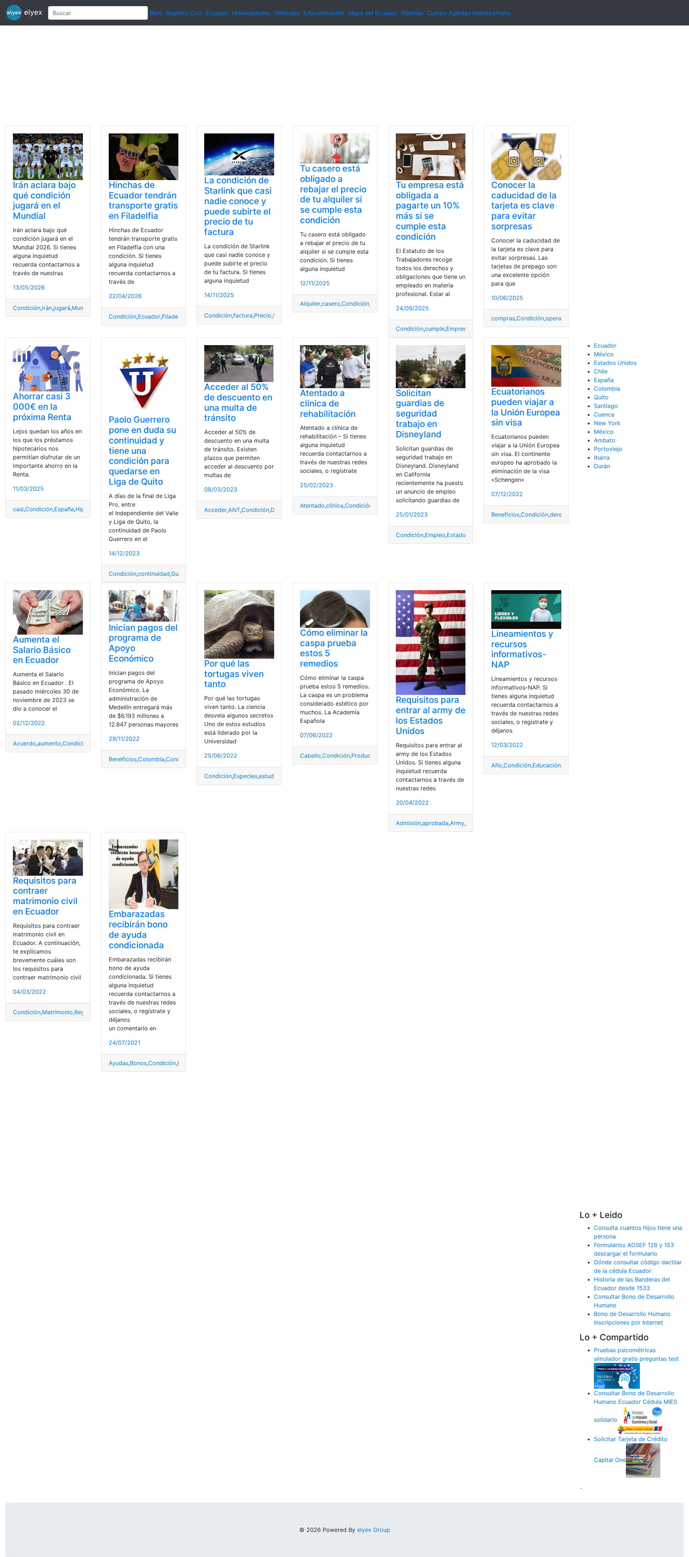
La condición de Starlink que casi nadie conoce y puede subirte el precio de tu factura (238, 206)
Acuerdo (24, 743)
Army (457, 823)
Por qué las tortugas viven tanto (234, 674)
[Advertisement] (215, 75)
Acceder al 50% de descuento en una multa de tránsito (238, 402)
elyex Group (373, 1529)
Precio (262, 315)
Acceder (215, 509)
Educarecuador (323, 13)
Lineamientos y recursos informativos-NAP (522, 649)
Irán (47, 307)
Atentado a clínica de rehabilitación (328, 403)
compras (503, 318)
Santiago (606, 405)
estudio (269, 776)
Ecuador (217, 13)
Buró (156, 13)
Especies (245, 776)
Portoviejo (608, 448)
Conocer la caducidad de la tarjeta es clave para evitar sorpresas (524, 205)
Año (496, 765)
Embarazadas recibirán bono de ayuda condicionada (138, 929)
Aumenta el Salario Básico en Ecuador (42, 649)
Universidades (251, 13)
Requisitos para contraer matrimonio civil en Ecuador (45, 896)
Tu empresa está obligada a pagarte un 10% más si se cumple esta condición (430, 211)
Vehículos (287, 13)
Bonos (138, 1063)
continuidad (154, 573)
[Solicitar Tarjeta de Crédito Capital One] (643, 1459)
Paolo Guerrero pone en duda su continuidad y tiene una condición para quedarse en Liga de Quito (142, 450)
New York (607, 423)
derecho (561, 514)
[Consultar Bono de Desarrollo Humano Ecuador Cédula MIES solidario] (640, 1419)
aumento (49, 743)
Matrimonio (57, 1012)
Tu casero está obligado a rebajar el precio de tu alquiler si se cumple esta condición (333, 194)
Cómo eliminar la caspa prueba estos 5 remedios (334, 648)
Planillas (412, 13)
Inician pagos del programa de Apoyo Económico (143, 643)
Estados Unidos (615, 362)
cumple (435, 328)
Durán (602, 466)
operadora (559, 318)
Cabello (310, 755)
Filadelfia (174, 316)
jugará (61, 307)
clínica (334, 505)
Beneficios (505, 514)
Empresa (458, 328)
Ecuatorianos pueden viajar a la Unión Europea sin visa (525, 407)
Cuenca (604, 414)
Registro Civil (184, 13)
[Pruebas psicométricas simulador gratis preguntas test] (617, 1375)
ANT (234, 509)
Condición (27, 307)
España (64, 509)
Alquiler (310, 303)
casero (331, 303)
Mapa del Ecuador (373, 13)
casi (18, 509)
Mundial (82, 307)
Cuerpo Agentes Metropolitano (469, 13)
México (604, 354)
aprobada (435, 823)
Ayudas (118, 1063)
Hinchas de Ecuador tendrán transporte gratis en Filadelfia (143, 200)
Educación (547, 765)
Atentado (312, 505)
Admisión (408, 823)
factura (243, 315)
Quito (601, 397)
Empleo (435, 534)
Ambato (604, 440)
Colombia (151, 759)
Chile (601, 371)
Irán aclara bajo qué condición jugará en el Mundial (44, 200)
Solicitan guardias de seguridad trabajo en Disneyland (420, 413)
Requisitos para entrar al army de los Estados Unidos (430, 715)
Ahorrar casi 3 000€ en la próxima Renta (42, 406)
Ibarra (602, 457)
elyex (32, 12)
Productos (365, 755)
